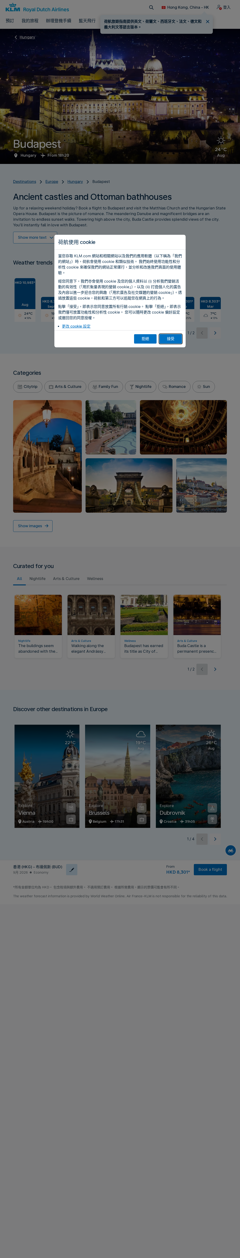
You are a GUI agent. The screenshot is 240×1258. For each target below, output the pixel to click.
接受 (170, 339)
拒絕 (145, 339)
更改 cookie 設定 (76, 326)
